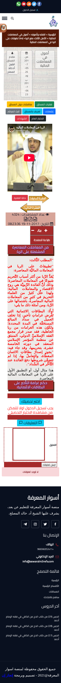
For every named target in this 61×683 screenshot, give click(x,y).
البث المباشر (14, 111)
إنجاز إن (7, 675)
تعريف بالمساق (32, 111)
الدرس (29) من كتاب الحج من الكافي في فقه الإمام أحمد (32, 614)
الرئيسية (52, 34)
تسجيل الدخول (29, 10)
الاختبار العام (38, 118)
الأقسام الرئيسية (51, 586)
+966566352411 (45, 549)
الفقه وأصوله (38, 34)
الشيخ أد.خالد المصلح (11, 68)
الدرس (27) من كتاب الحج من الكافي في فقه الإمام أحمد (32, 633)
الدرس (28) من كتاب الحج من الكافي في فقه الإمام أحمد (32, 624)
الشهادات (22, 118)
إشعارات (49, 111)
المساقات (54, 591)
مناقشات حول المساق (20, 104)
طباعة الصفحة (42, 240)
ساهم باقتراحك (51, 597)
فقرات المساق (44, 104)
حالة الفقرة (20, 198)
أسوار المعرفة (43, 497)
